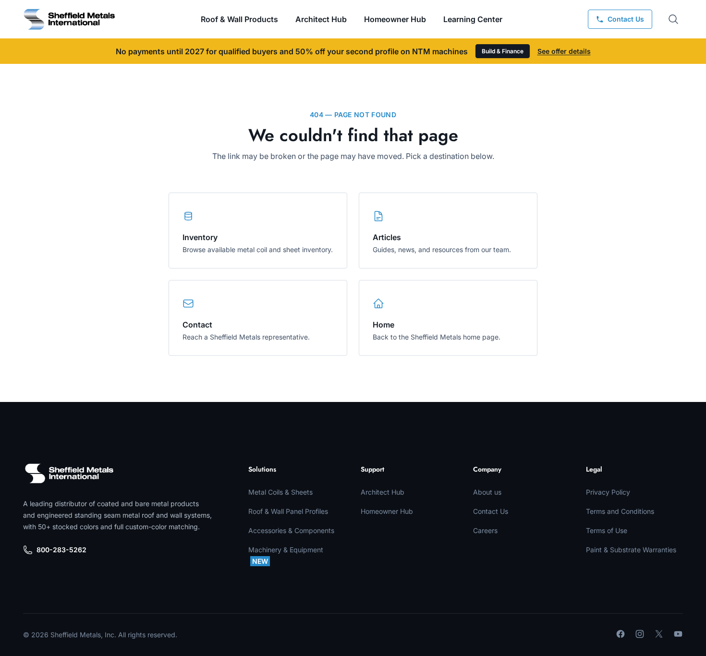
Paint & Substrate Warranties (631, 550)
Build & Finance (502, 51)
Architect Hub (321, 19)
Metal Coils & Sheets (280, 492)
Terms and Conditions (620, 511)
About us (487, 492)
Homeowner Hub (395, 19)
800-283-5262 (61, 550)
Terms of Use (606, 530)
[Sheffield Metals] (69, 473)
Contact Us (490, 511)
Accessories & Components (291, 530)
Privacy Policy (608, 492)
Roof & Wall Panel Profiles (288, 511)
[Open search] (673, 19)
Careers (485, 530)
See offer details (564, 51)
